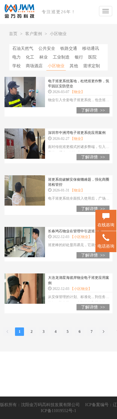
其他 (74, 66)
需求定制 (91, 66)
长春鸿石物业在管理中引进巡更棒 (75, 231)
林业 (43, 57)
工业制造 (61, 57)
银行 (79, 57)
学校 (16, 66)
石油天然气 (22, 48)
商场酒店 (34, 66)
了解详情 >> (93, 110)
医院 (92, 57)
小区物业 (58, 34)
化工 (30, 57)
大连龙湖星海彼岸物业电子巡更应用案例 (78, 280)
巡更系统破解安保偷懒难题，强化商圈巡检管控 (78, 182)
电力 (16, 57)
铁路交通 (68, 48)
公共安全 (46, 48)
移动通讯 (90, 48)
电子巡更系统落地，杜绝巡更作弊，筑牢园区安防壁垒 (78, 83)
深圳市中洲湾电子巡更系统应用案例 (77, 133)
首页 (13, 34)
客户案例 (33, 34)
